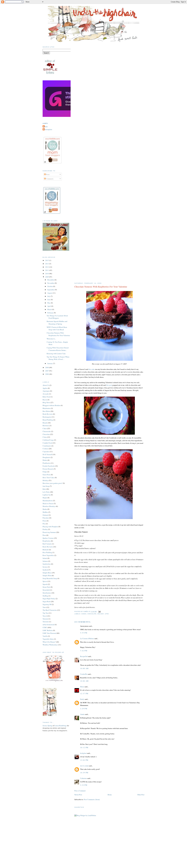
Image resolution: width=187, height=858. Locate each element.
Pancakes (46, 518)
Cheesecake (47, 431)
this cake (92, 369)
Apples (45, 388)
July (49, 296)
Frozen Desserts (48, 469)
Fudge (45, 472)
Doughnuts (46, 457)
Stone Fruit (46, 587)
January (50, 363)
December (51, 280)
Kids (44, 489)
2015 (47, 260)
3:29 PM (83, 708)
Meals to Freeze (48, 503)
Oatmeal (45, 515)
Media (45, 509)
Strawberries (47, 593)
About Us (46, 385)
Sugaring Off (47, 604)
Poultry (45, 529)
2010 (47, 273)
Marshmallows (48, 500)
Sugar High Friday (49, 598)
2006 (47, 374)
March (49, 309)
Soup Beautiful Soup (50, 578)
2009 (47, 277)
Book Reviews (48, 414)
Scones (45, 567)
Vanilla (45, 636)
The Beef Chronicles (50, 610)
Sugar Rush (47, 601)
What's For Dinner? (49, 642)
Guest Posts (47, 474)
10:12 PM (84, 747)
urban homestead (48, 624)
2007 (47, 371)
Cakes (83, 614)
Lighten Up (47, 495)
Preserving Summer (49, 532)
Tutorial (45, 619)
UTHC (107, 614)
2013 (47, 264)
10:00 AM (84, 668)
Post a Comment (80, 791)
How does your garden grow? (52, 483)
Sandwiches (47, 564)
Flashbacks (46, 463)
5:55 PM (83, 633)
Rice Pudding (47, 552)
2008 (47, 367)
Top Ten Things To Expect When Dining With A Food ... (58, 358)
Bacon (45, 400)
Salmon (45, 561)
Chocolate (91, 614)
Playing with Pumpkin (50, 526)
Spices (45, 581)
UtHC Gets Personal (49, 633)
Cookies (45, 448)
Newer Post (78, 794)
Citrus (45, 437)
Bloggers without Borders (51, 405)
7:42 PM (83, 650)
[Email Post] (99, 611)
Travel (45, 616)
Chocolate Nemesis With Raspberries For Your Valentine (100, 286)
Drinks (45, 460)
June (49, 299)
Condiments (47, 446)
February (50, 313)
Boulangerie (47, 417)
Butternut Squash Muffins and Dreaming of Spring (57, 322)
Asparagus (46, 391)
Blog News (46, 402)
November (51, 283)
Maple (45, 497)
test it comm (84, 766)
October (50, 286)
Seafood (45, 570)
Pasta (44, 521)
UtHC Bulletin (48, 630)
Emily (82, 699)
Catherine (83, 778)
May (49, 303)
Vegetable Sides (48, 639)
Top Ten (45, 613)
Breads (45, 423)
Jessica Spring (47, 725)
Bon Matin (46, 411)
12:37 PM (84, 693)
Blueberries (47, 408)
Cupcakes (46, 451)
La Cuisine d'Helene (87, 638)
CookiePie (83, 674)
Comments (49, 179)
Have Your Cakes (48, 477)
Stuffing (45, 596)
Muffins (45, 512)
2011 (47, 270)
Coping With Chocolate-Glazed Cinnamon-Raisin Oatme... (58, 349)
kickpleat (83, 753)
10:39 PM (84, 772)
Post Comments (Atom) (92, 799)
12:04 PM (84, 760)
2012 (47, 267)
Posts (48, 174)
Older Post (140, 794)
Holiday (100, 614)
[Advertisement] (93, 842)
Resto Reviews (48, 547)
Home (110, 794)
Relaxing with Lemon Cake (56, 353)
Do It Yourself (47, 454)
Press (44, 535)
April (49, 306)
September (51, 289)
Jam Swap (46, 486)
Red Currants (47, 544)
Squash (45, 584)
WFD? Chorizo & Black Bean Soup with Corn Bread (57, 328)
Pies (44, 523)
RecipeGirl (84, 656)
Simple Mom (47, 575)
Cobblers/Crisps (48, 440)
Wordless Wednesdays (50, 645)
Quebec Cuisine (48, 538)
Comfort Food (47, 443)
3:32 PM (83, 785)
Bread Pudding (48, 420)
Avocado (46, 394)
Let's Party (46, 492)
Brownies (46, 425)
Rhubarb (46, 549)
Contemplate (47, 129)
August (50, 293)
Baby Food (46, 397)
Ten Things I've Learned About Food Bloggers (57, 316)
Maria (82, 686)
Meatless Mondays (49, 506)
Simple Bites (47, 573)
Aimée (82, 714)
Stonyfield (46, 590)
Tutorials (46, 621)
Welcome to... (51, 339)
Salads (45, 558)
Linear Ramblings (60, 725)
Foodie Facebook (49, 466)
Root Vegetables (48, 555)
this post (109, 385)
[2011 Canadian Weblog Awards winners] (70, 116)
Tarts (44, 607)
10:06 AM (84, 681)
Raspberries (47, 541)
